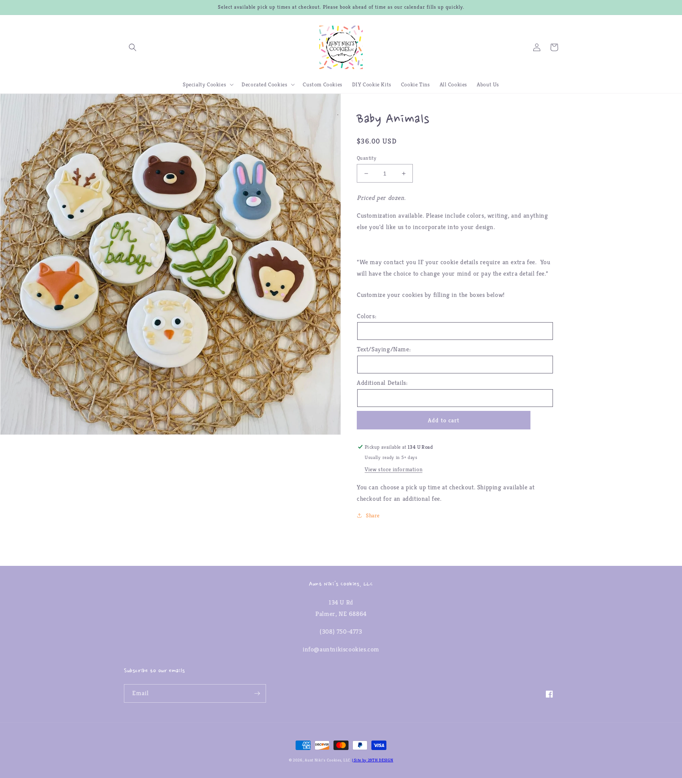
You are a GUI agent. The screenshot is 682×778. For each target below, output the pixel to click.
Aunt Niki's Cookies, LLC (327, 760)
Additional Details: (382, 383)
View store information (393, 469)
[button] (132, 47)
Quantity (366, 158)
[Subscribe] (257, 693)
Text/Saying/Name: (383, 349)
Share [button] (373, 515)
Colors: (366, 316)
